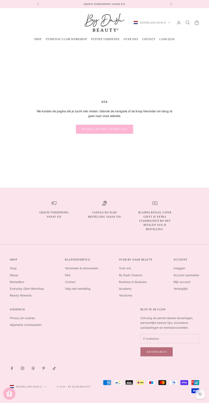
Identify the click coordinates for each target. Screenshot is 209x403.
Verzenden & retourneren (81, 268)
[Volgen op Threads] (33, 368)
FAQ (67, 275)
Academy (125, 288)
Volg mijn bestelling (77, 288)
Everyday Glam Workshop (66, 39)
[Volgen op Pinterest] (44, 368)
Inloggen (179, 268)
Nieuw (14, 275)
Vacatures (125, 295)
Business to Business (133, 282)
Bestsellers (17, 282)
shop (38, 39)
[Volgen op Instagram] (22, 368)
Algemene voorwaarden (25, 324)
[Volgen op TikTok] (54, 368)
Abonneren (156, 351)
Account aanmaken (186, 275)
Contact (148, 39)
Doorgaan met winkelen (104, 129)
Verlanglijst (180, 288)
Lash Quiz (167, 39)
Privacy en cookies (22, 318)
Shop (13, 268)
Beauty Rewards (21, 295)
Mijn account (181, 282)
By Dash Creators (130, 275)
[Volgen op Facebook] (12, 368)
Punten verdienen (105, 39)
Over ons (131, 39)
